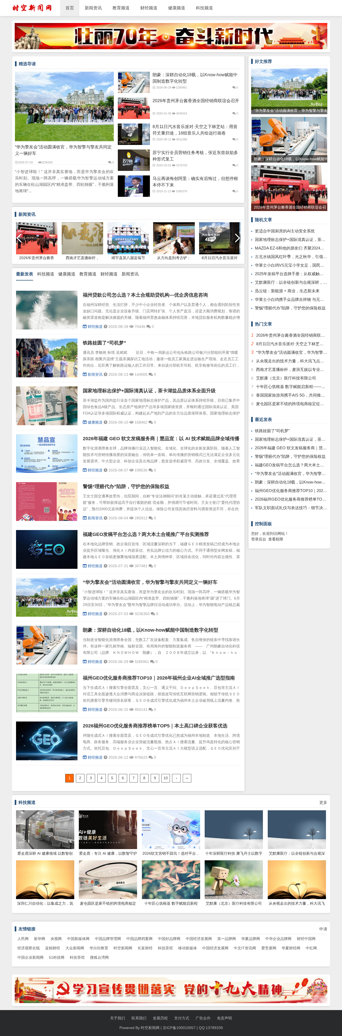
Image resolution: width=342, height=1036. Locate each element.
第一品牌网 (226, 939)
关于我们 (117, 1018)
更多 (323, 802)
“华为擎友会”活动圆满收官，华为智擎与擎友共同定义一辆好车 (63, 150)
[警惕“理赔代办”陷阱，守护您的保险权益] (46, 519)
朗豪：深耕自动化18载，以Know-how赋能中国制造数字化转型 (195, 77)
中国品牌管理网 (108, 939)
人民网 (23, 939)
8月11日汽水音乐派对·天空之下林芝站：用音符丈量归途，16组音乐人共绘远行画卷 (195, 129)
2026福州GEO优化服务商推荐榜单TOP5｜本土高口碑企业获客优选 (155, 725)
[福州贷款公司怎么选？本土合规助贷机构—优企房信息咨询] (46, 328)
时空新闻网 (123, 948)
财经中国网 (306, 939)
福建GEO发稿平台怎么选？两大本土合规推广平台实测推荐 (146, 534)
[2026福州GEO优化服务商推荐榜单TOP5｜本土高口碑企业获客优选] (46, 759)
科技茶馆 (165, 948)
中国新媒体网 (78, 939)
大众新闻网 (74, 948)
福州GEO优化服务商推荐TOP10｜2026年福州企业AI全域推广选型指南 (159, 678)
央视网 (56, 939)
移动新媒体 (187, 948)
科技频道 (204, 8)
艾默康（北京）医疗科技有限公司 (286, 378)
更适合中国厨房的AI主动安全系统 (285, 231)
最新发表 (24, 274)
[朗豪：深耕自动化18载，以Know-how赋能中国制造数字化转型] (46, 663)
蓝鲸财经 (52, 948)
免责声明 (224, 1018)
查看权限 (275, 539)
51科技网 (56, 957)
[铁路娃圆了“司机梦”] (46, 376)
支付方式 (181, 1018)
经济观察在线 (28, 948)
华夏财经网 (291, 948)
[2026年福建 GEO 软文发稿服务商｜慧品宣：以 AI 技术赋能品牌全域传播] (46, 472)
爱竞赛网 (268, 948)
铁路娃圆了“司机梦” (104, 343)
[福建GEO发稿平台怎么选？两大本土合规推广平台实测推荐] (46, 567)
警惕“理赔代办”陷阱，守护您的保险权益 (126, 486)
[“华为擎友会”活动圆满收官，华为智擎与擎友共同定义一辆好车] (46, 615)
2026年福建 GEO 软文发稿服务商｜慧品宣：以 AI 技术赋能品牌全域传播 (161, 438)
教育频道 (121, 8)
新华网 (39, 939)
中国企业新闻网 (30, 957)
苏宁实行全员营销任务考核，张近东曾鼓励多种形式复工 (195, 155)
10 (166, 778)
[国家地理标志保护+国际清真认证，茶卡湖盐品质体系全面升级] (46, 424)
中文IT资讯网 (245, 948)
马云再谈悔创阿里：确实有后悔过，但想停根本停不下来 (195, 181)
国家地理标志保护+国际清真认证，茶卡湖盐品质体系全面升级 (149, 390)
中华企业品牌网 (278, 939)
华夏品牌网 (250, 939)
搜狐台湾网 (99, 957)
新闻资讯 (93, 8)
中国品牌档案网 (139, 939)
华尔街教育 (99, 948)
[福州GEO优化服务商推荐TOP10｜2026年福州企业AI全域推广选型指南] (46, 711)
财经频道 (148, 8)
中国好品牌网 (169, 939)
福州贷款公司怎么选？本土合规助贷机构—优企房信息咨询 (145, 295)
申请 (323, 929)
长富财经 (145, 948)
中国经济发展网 (199, 939)
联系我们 (138, 1018)
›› (187, 778)
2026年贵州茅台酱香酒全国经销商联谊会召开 (196, 100)
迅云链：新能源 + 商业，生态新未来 (287, 291)
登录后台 (258, 539)
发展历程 (160, 1018)
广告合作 (203, 1018)
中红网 (311, 948)
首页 (69, 8)
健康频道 (176, 8)
